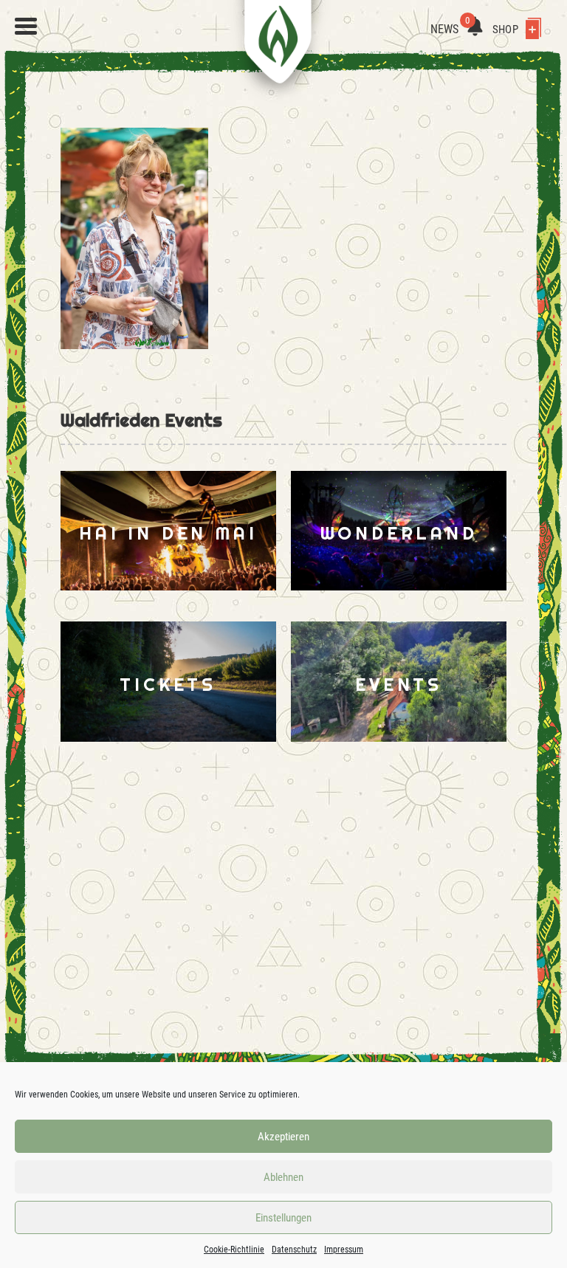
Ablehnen (283, 1177)
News (450, 29)
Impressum (343, 1249)
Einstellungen (283, 1217)
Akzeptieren (283, 1136)
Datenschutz (294, 1249)
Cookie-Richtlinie (234, 1249)
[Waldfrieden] (26, 26)
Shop (506, 29)
